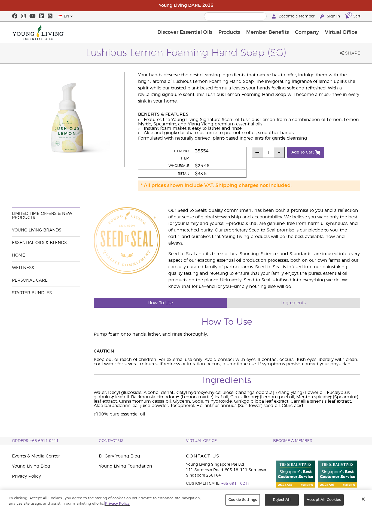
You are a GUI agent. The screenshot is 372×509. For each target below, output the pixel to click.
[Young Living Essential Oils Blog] (50, 16)
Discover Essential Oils (184, 32)
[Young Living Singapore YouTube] (32, 16)
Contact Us (111, 441)
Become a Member (297, 16)
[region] (186, 499)
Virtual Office (341, 32)
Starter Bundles (32, 293)
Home (18, 255)
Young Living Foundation (125, 466)
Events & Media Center (36, 456)
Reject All (281, 500)
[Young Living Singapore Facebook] (14, 16)
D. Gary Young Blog (119, 456)
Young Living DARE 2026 (186, 5)
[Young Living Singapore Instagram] (23, 16)
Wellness (23, 268)
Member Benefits (267, 32)
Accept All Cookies (324, 500)
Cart (354, 15)
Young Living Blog (31, 466)
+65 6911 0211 (235, 484)
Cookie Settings (242, 500)
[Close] (363, 499)
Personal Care (30, 280)
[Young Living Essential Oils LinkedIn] (41, 16)
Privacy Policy (26, 476)
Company (307, 32)
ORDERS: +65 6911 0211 (35, 441)
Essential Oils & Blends (39, 243)
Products (229, 32)
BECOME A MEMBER (292, 441)
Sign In (333, 16)
